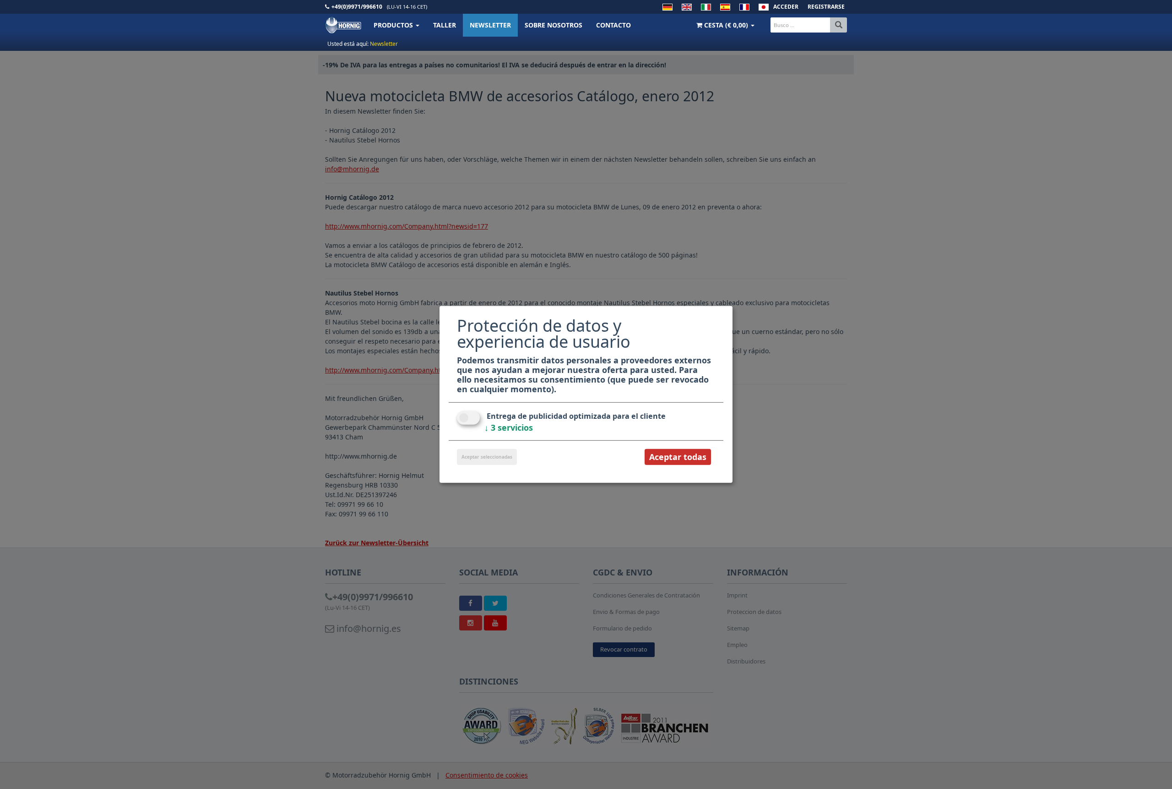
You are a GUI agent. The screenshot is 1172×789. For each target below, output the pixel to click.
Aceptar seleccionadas (486, 457)
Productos (394, 25)
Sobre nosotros (553, 25)
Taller (444, 25)
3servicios (508, 427)
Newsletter (490, 25)
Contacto (613, 25)
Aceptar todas (677, 456)
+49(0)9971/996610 (356, 7)
